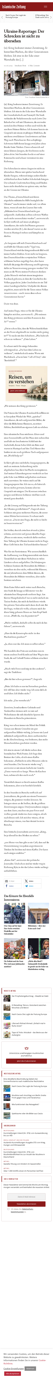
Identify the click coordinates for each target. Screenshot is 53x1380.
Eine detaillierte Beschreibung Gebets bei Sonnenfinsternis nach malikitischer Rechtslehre (24, 1080)
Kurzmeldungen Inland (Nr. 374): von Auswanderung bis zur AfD (25, 1134)
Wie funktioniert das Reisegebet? (25, 1104)
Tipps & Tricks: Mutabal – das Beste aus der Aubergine (29, 1033)
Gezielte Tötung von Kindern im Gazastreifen (22, 1164)
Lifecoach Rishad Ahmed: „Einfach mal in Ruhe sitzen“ (28, 1024)
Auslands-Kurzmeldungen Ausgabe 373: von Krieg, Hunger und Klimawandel (24, 1143)
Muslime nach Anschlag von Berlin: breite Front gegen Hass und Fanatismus (29, 1096)
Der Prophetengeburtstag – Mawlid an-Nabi (30, 996)
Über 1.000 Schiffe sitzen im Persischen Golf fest (23, 1171)
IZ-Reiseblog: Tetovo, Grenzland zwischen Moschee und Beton (29, 1006)
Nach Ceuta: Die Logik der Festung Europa (29, 1014)
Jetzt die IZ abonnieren (26, 1061)
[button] (13, 881)
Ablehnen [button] (30, 1368)
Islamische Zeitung (14, 6)
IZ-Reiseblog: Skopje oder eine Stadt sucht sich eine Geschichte (18, 16)
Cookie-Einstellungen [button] (14, 1368)
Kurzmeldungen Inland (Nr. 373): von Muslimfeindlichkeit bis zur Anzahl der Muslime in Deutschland (24, 1154)
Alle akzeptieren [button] (12, 1373)
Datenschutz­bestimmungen (22, 1210)
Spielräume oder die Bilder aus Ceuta (27, 1113)
